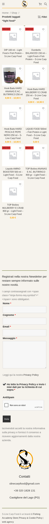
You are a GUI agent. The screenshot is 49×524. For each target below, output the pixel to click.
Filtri (44, 17)
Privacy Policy (31, 375)
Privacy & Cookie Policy (30, 518)
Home (5, 12)
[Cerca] (45, 4)
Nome (7, 303)
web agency (8, 522)
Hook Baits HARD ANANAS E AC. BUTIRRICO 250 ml (13, 91)
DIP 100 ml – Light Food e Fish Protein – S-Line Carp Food (13, 53)
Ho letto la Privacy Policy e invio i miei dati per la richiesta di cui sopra (26, 387)
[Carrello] (40, 4)
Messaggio (10, 338)
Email (7, 326)
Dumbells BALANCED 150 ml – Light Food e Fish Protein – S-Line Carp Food (36, 56)
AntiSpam (8, 397)
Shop (14, 12)
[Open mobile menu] (3, 4)
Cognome (9, 315)
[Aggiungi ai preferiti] (20, 29)
